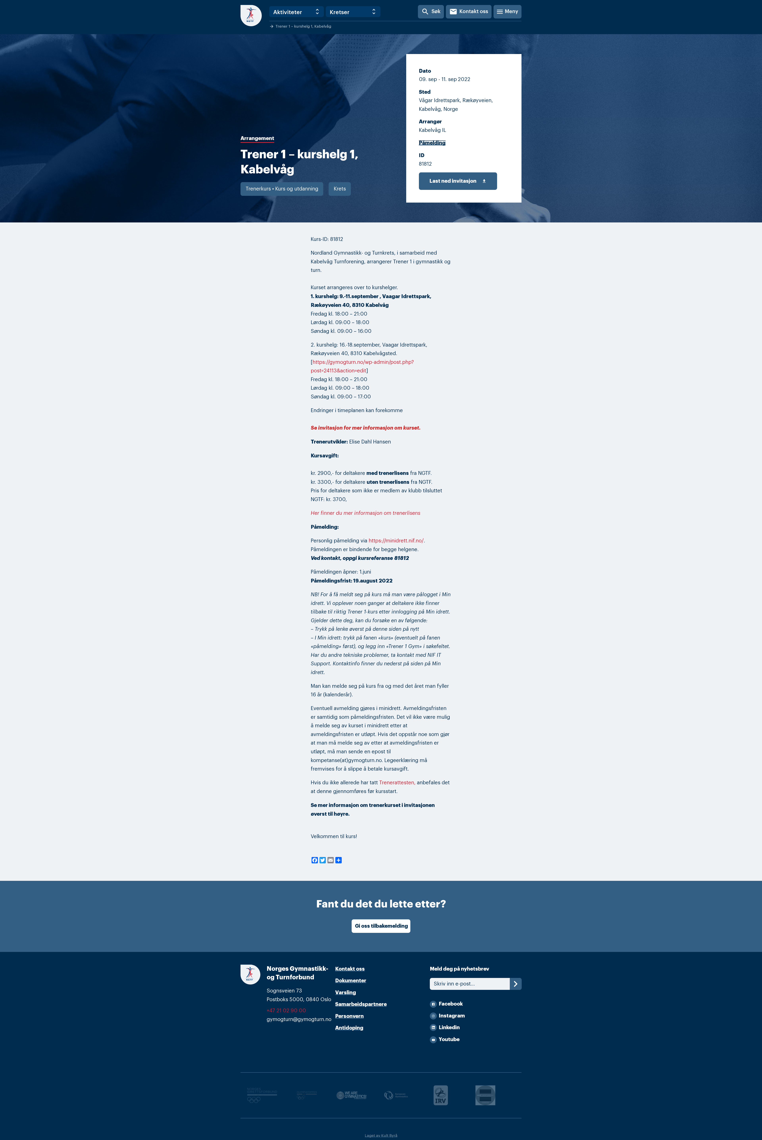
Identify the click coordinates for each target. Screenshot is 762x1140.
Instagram (452, 1015)
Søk (431, 12)
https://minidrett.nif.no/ (396, 540)
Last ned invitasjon (458, 181)
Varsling (345, 992)
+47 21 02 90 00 (286, 1010)
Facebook (451, 1003)
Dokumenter (350, 980)
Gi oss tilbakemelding (381, 926)
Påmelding (432, 142)
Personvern (349, 1016)
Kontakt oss (468, 12)
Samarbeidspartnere (361, 1004)
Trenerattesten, (397, 782)
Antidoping (349, 1027)
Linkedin (449, 1027)
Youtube (449, 1039)
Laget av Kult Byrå (381, 1135)
